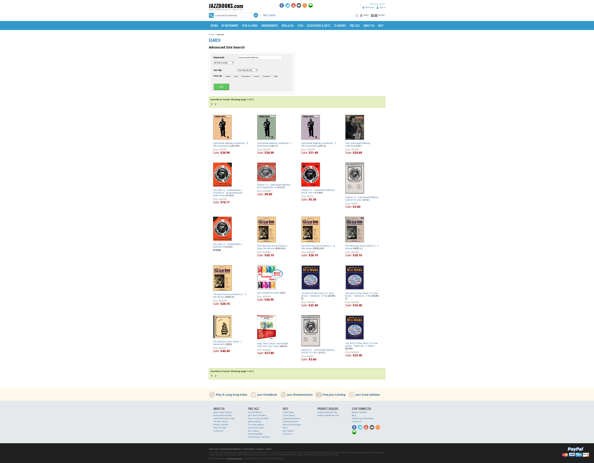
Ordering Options (290, 421)
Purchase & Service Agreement (230, 449)
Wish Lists (370, 7)
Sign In (382, 7)
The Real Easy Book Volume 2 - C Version (362, 247)
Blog (354, 415)
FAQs (285, 427)
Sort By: (218, 70)
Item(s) (366, 15)
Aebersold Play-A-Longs (224, 418)
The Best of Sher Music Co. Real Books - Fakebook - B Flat (317, 294)
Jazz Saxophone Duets (268, 292)
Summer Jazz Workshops (363, 418)
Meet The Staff (219, 427)
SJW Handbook (254, 421)
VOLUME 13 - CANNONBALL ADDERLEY (227, 245)
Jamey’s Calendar (220, 424)
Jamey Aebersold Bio (222, 415)
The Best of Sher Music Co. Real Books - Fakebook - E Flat (361, 294)
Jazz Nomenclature (299, 394)
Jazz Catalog (253, 430)
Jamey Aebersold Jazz (222, 412)
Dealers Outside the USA (328, 415)
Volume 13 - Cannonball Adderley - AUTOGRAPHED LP (274, 186)
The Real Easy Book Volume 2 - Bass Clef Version (273, 247)
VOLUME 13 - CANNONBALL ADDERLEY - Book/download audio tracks (227, 193)
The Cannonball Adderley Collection (357, 144)
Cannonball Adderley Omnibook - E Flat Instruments (318, 144)
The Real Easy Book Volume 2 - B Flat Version (318, 247)
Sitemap (268, 449)
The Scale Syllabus (256, 424)
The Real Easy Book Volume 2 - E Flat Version (229, 295)
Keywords (219, 57)
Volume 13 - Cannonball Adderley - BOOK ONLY (318, 191)
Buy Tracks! (269, 14)
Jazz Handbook (267, 394)
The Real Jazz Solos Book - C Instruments (227, 343)
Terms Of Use (213, 449)
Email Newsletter (255, 434)
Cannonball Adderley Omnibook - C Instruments (274, 144)
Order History (289, 415)
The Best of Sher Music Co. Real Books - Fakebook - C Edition (361, 344)
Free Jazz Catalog (334, 394)
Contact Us (218, 430)
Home (211, 34)
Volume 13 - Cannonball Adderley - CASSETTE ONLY (362, 198)
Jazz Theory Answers (257, 415)
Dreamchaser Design (234, 458)
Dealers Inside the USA (327, 412)
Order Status (288, 412)
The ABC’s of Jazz (220, 421)
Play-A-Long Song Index (231, 394)
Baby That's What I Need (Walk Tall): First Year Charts (272, 345)
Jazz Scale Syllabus (367, 394)
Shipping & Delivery (291, 418)
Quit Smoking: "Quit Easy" (259, 437)
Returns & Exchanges (292, 424)
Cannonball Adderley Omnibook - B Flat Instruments (230, 144)
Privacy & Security (248, 449)
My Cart (382, 15)
